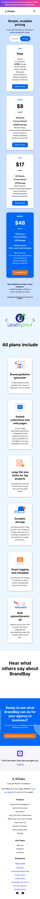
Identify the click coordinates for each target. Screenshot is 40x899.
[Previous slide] (6, 320)
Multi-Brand (20, 812)
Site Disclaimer (20, 889)
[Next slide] (33, 320)
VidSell (20, 764)
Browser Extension (20, 826)
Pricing (20, 833)
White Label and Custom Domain (20, 819)
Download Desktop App (20, 871)
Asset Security (20, 822)
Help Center (20, 864)
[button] (34, 11)
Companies (20, 852)
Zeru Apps (18, 789)
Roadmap (20, 868)
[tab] (14, 38)
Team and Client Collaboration (20, 815)
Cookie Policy (20, 879)
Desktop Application (20, 830)
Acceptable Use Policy (20, 882)
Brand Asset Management (20, 804)
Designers (20, 849)
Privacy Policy (20, 875)
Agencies (20, 845)
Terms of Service (20, 886)
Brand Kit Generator (20, 808)
